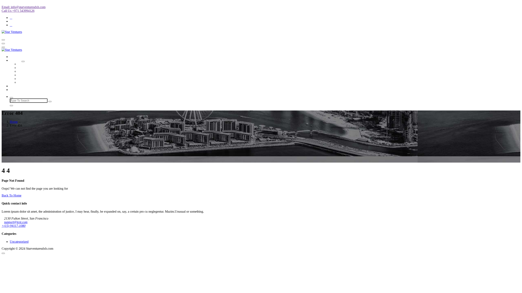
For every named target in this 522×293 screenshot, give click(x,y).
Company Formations (32, 64)
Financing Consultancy (33, 75)
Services (15, 60)
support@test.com (16, 222)
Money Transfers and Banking (37, 71)
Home (14, 56)
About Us (16, 86)
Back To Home (11, 195)
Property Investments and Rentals (39, 82)
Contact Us (17, 89)
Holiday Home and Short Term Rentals (43, 67)
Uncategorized (19, 241)
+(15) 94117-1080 (13, 225)
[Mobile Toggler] (23, 61)
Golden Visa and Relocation (36, 78)
